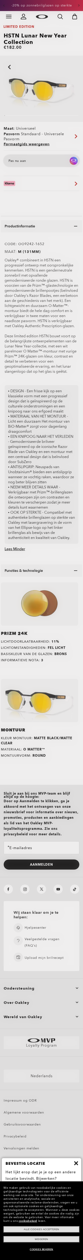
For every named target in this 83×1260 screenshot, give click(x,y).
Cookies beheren (41, 1249)
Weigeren (41, 1239)
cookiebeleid (28, 1221)
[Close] (76, 1163)
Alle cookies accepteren (41, 1229)
